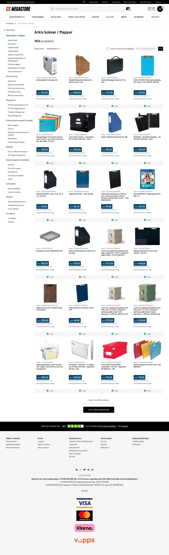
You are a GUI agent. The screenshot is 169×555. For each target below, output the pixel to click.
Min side (72, 457)
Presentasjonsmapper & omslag (19, 120)
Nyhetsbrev (105, 447)
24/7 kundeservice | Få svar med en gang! (20, 2)
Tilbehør (9, 197)
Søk (160, 49)
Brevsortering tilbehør (16, 85)
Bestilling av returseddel (78, 451)
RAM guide (136, 444)
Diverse (10, 129)
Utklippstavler (13, 47)
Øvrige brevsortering (15, 95)
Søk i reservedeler (130, 2)
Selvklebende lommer (16, 205)
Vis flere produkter (98, 410)
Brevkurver (12, 81)
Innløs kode (116, 2)
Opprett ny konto (145, 2)
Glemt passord (43, 447)
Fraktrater (73, 444)
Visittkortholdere (14, 192)
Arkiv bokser (12, 40)
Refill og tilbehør (14, 188)
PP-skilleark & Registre (16, 155)
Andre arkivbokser (15, 71)
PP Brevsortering (14, 92)
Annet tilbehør (13, 209)
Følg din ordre (74, 447)
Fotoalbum (10, 213)
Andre (10, 179)
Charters (11, 165)
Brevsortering (11, 76)
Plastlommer (13, 172)
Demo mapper (13, 125)
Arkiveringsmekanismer (16, 202)
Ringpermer (11, 100)
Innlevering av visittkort (17, 68)
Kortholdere (11, 183)
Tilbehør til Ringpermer (16, 112)
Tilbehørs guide (138, 441)
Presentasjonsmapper (16, 142)
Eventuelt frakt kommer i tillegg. (45, 98)
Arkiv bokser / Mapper (15, 35)
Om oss (103, 441)
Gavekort (105, 2)
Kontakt (104, 444)
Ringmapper (12, 138)
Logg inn (158, 2)
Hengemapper (13, 51)
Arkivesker (12, 44)
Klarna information (13, 447)
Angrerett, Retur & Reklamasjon (81, 441)
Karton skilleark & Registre (18, 151)
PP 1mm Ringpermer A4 (16, 108)
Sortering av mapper (16, 175)
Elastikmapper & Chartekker (17, 160)
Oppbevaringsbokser (16, 54)
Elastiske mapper (14, 168)
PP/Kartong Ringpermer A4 (18, 105)
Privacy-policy (11, 441)
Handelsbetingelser (13, 444)
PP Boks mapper (14, 64)
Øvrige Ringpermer (15, 116)
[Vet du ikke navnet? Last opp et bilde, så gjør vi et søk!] (128, 9)
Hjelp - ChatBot (75, 454)
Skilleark (9, 147)
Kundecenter (93, 2)
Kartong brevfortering (16, 88)
